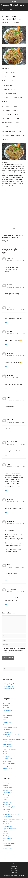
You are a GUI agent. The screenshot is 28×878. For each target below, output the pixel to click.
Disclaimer (14, 868)
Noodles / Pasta (7, 742)
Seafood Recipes (7, 758)
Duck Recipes (7, 722)
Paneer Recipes (7, 746)
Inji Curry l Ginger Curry (9, 684)
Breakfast (5, 705)
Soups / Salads (7, 761)
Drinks (5, 720)
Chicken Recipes (7, 710)
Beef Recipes (6, 703)
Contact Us (14, 866)
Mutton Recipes (7, 737)
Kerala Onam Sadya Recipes (11, 734)
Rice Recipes (6, 756)
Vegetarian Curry (7, 768)
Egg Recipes (8, 241)
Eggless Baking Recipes (10, 727)
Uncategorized (7, 766)
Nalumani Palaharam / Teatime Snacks (14, 739)
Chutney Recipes (8, 713)
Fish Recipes (6, 729)
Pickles (5, 751)
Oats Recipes (7, 744)
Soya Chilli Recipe (8, 686)
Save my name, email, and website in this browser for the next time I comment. (14, 651)
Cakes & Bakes (7, 708)
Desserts (5, 717)
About (14, 864)
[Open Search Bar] (3, 9)
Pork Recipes (7, 754)
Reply (6, 275)
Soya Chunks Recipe (9, 763)
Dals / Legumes (7, 715)
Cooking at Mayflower (12, 5)
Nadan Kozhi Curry (8, 688)
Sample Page (14, 872)
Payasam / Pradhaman (9, 749)
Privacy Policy (14, 870)
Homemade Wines (8, 732)
